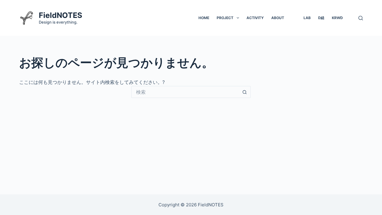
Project (225, 18)
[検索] (360, 18)
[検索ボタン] (245, 92)
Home (203, 18)
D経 (321, 18)
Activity (255, 18)
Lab (307, 18)
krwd (337, 18)
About (277, 18)
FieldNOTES (60, 15)
